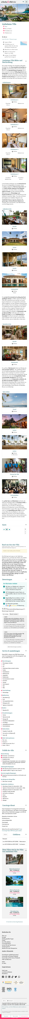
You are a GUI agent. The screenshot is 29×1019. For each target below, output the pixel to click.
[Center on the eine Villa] (9, 529)
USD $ (5, 834)
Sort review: (6, 614)
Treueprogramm (6, 946)
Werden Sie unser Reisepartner (9, 948)
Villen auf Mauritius (6, 959)
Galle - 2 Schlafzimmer (14, 912)
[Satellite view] (4, 529)
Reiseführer (5, 973)
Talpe (6, 26)
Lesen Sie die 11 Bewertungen (9, 39)
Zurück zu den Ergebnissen (15, 922)
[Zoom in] (25, 529)
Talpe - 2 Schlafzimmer (14, 870)
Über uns (4, 935)
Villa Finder (4, 970)
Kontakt (4, 937)
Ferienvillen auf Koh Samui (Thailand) (11, 958)
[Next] (16, 19)
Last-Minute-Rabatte (7, 972)
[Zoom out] (25, 531)
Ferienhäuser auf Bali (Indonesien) (10, 954)
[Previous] (12, 19)
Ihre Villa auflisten (6, 942)
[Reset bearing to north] (25, 533)
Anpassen (6, 1016)
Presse (3, 940)
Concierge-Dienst (6, 943)
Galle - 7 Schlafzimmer (14, 891)
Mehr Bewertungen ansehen (14, 646)
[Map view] (6, 529)
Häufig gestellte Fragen (8, 939)
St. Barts (4, 963)
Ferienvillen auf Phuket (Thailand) (10, 956)
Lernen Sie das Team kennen (9, 945)
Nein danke (15, 1016)
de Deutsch (10, 1000)
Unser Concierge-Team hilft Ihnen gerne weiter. (12, 829)
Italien (3, 961)
